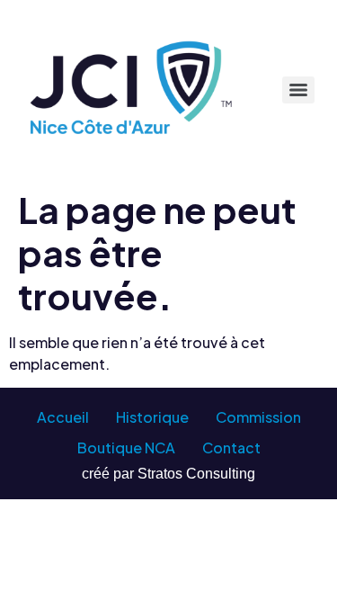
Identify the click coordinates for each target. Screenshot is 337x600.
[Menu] (298, 89)
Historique (152, 416)
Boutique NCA (126, 447)
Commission (258, 416)
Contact (231, 447)
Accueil (63, 416)
